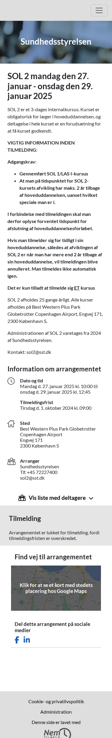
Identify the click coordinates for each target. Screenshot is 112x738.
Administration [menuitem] (56, 712)
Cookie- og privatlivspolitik (56, 701)
